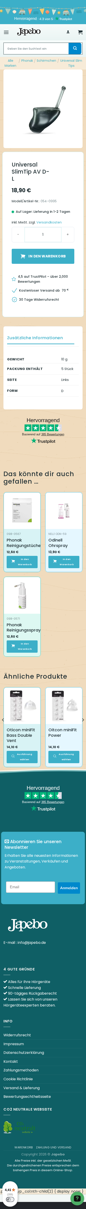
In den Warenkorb (47, 256)
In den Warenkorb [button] (25, 562)
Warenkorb (23, 1147)
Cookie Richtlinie (18, 1079)
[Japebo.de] (28, 32)
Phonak (27, 60)
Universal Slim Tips (71, 63)
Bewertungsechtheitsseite (27, 1096)
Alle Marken (10, 63)
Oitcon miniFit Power (62, 732)
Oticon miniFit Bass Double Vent (21, 735)
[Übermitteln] (75, 48)
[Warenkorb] (80, 32)
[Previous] (3, 729)
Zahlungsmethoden (21, 1070)
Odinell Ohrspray (58, 542)
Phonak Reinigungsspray (24, 627)
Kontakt (10, 1061)
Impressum (13, 1044)
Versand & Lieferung (21, 1088)
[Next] (82, 729)
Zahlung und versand (54, 1147)
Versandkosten (49, 222)
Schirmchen (46, 60)
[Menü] (6, 32)
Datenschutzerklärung (23, 1052)
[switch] (10, 1199)
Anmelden (69, 888)
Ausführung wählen (24, 757)
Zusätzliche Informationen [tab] (35, 338)
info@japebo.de (32, 942)
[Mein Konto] (68, 32)
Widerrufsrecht (17, 1035)
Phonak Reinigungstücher (24, 542)
